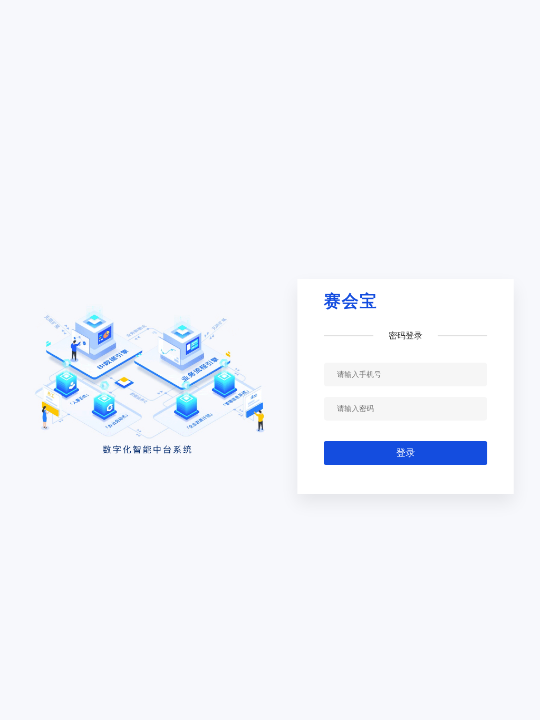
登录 (405, 452)
